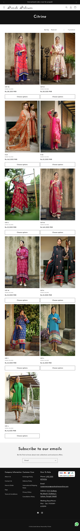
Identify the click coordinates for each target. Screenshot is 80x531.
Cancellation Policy (29, 496)
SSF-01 (42, 87)
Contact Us (8, 481)
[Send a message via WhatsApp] (76, 524)
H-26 (41, 154)
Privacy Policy (27, 492)
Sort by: (46, 30)
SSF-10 (7, 290)
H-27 (6, 154)
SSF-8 (42, 290)
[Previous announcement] (4, 2)
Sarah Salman (36, 526)
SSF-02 (7, 87)
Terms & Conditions (11, 494)
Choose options (22, 97)
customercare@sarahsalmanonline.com (54, 486)
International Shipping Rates (30, 486)
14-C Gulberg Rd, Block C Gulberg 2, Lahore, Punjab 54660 (48, 493)
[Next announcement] (76, 2)
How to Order (9, 485)
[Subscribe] (55, 460)
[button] (4, 7)
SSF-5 (42, 358)
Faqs (6, 490)
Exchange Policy (28, 477)
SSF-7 (6, 358)
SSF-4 (7, 426)
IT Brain (49, 526)
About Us (8, 477)
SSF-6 (7, 222)
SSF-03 (42, 222)
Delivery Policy (27, 481)
